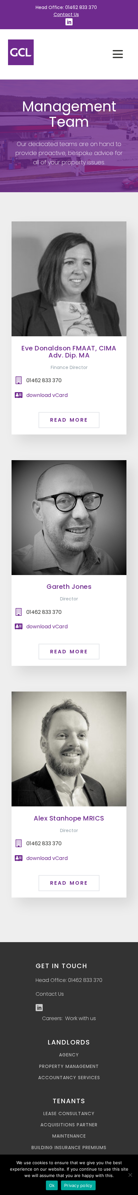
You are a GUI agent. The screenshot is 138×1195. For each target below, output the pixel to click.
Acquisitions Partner (69, 1124)
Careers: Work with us (69, 1018)
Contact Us (66, 14)
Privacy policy (78, 1185)
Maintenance (69, 1136)
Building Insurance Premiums (69, 1147)
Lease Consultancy (69, 1113)
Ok (52, 1185)
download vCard (47, 395)
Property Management (69, 1066)
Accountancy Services (69, 1077)
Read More (69, 420)
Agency (69, 1055)
